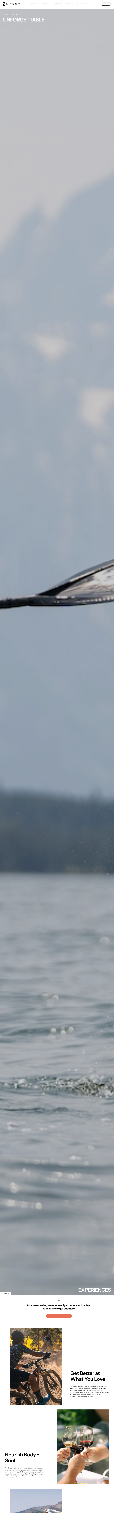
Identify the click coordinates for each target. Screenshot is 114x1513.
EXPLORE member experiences (59, 1316)
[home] (12, 4)
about (86, 4)
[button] (34, 4)
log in (97, 4)
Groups (79, 4)
